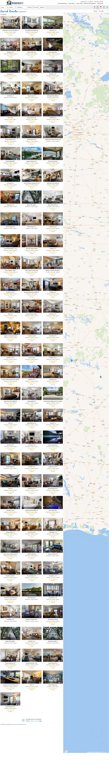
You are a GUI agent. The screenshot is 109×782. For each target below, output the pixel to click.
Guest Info (71, 3)
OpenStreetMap (99, 752)
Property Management (90, 3)
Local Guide (79, 3)
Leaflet (89, 752)
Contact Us (100, 3)
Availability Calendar (34, 721)
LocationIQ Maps (94, 752)
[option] (96, 11)
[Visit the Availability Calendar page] (23, 719)
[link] (10, 26)
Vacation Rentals (62, 3)
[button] (100, 377)
